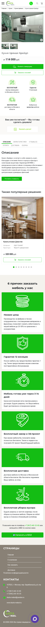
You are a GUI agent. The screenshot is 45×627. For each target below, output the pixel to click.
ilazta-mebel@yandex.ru (15, 597)
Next (41, 27)
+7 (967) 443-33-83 (32, 525)
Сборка (25, 145)
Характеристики (19, 142)
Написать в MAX (23, 535)
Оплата (6, 145)
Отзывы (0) (33, 142)
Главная (11, 555)
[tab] (7, 142)
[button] (13, 267)
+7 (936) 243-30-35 (14, 594)
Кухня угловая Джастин (12, 242)
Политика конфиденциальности (15, 573)
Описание (7, 142)
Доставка (15, 145)
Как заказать (13, 565)
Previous (4, 27)
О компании (12, 560)
